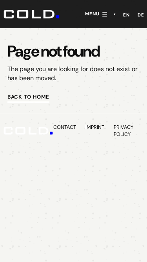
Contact (64, 127)
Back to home (28, 96)
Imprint (94, 127)
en (126, 15)
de (141, 15)
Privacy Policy (123, 131)
